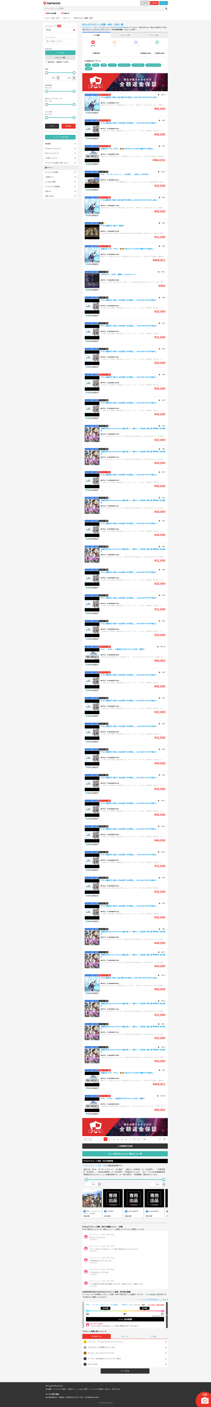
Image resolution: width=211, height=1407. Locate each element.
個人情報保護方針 (51, 1397)
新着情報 (145, 3)
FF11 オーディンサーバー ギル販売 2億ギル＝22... (110, 1305)
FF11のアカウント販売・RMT (92, 27)
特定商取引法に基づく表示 (74, 1397)
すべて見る (125, 1371)
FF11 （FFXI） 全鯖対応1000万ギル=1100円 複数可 (123, 649)
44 (145, 1139)
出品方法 (48, 49)
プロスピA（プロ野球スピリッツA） (102, 1347)
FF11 (84, 1294)
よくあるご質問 (50, 182)
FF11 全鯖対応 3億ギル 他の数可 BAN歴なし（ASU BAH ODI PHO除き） (129, 351)
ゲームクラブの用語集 (52, 186)
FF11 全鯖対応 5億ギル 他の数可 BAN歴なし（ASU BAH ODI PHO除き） (129, 123)
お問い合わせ (49, 196)
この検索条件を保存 (125, 1146)
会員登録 (154, 3)
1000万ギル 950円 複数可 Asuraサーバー (118, 274)
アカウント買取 (60, 57)
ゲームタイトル (51, 26)
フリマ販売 (60, 53)
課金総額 (48, 85)
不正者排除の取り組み (91, 1397)
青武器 (89, 68)
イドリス (112, 65)
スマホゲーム (96, 1336)
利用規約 (61, 1397)
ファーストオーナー (153, 65)
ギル (88, 65)
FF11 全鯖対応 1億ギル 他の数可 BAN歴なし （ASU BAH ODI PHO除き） (129, 326)
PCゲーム (125, 1336)
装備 (103, 65)
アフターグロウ (138, 65)
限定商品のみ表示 (146, 53)
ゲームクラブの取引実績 (60, 137)
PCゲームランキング (52, 153)
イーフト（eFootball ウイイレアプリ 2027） (105, 1359)
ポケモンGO (92, 1364)
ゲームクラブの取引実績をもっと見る (152, 1300)
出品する (66, 13)
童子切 (96, 65)
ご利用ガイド (49, 177)
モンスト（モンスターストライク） (101, 1353)
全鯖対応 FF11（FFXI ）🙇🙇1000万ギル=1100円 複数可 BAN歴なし (127, 149)
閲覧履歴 (48, 144)
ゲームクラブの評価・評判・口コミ (57, 163)
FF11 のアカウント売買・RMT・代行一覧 (102, 24)
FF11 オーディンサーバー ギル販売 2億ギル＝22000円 (125, 174)
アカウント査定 (153, 35)
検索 (69, 126)
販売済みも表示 (160, 53)
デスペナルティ (124, 65)
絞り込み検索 (51, 13)
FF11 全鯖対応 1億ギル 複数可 (112, 226)
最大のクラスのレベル (53, 99)
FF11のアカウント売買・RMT (95, 1166)
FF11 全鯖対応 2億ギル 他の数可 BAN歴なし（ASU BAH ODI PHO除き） (129, 300)
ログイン (163, 3)
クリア (52, 126)
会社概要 (49, 1389)
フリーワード (50, 37)
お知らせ (48, 191)
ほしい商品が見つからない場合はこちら (124, 1154)
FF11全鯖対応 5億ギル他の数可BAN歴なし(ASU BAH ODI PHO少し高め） (129, 97)
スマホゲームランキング (53, 148)
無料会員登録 (118, 27)
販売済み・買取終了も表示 (58, 62)
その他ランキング (51, 158)
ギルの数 (48, 112)
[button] (167, 1315)
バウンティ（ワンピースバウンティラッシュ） (106, 1342)
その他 (153, 1336)
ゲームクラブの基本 (51, 172)
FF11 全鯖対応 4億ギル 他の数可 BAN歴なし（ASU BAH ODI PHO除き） (129, 403)
